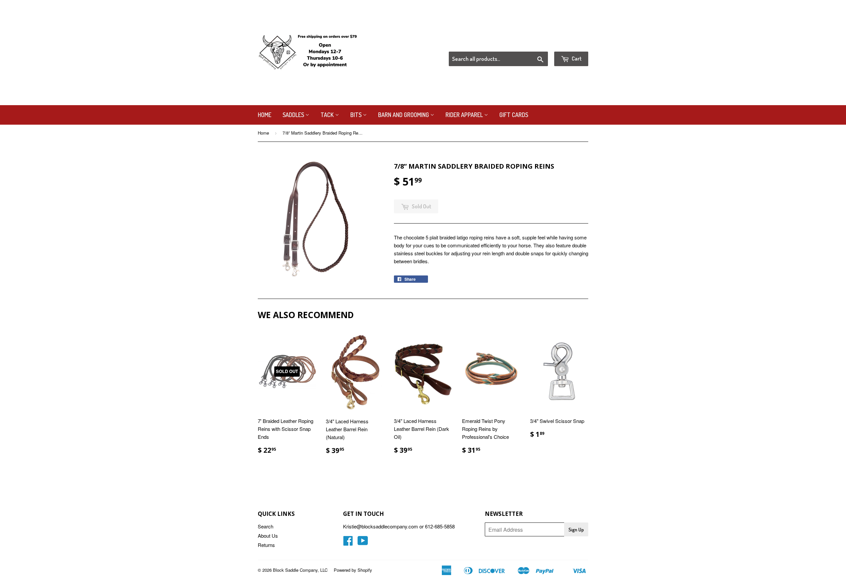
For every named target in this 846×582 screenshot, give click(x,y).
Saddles (294, 114)
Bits (356, 114)
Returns (266, 544)
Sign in (533, 43)
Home (264, 114)
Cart (576, 58)
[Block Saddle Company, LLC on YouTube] (363, 542)
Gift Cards (513, 114)
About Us (268, 535)
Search (265, 526)
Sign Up (576, 529)
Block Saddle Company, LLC (300, 570)
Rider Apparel (464, 114)
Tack (328, 114)
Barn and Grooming (404, 114)
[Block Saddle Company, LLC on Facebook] (348, 542)
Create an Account (569, 43)
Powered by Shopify (353, 570)
